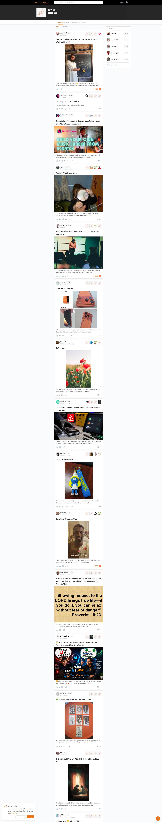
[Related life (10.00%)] (95, 167)
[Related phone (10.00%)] (91, 402)
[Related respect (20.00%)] (95, 573)
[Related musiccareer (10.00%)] (95, 96)
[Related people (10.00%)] (99, 226)
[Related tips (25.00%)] (99, 342)
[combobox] (78, 1)
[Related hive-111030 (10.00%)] (87, 513)
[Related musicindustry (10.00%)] (91, 96)
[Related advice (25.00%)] (87, 342)
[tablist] (78, 26)
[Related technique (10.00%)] (95, 283)
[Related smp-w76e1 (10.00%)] (91, 513)
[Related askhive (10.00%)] (95, 34)
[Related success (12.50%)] (95, 816)
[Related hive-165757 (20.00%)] (91, 753)
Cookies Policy (14, 813)
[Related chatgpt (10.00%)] (87, 402)
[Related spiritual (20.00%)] (91, 573)
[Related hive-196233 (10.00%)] (87, 283)
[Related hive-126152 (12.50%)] (87, 816)
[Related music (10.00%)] (87, 96)
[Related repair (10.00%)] (95, 402)
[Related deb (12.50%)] (99, 816)
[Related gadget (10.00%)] (91, 283)
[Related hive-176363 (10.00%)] (87, 115)
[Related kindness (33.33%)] (99, 694)
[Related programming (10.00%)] (87, 637)
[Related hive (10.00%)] (99, 34)
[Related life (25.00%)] (95, 342)
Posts (57, 27)
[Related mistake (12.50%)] (91, 816)
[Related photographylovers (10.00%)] (87, 454)
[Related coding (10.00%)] (99, 637)
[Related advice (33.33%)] (91, 694)
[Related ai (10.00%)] (99, 402)
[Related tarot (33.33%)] (95, 694)
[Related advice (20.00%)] (87, 573)
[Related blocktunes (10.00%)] (99, 96)
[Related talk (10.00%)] (99, 283)
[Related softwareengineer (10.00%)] (95, 637)
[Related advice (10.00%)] (87, 34)
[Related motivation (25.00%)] (91, 342)
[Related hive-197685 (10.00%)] (91, 226)
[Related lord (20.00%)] (99, 573)
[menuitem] (122, 2)
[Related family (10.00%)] (91, 167)
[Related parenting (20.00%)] (99, 753)
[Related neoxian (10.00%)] (95, 513)
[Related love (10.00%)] (99, 167)
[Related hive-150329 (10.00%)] (91, 34)
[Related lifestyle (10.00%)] (95, 454)
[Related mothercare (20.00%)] (95, 753)
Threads (64, 27)
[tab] (57, 26)
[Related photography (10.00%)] (91, 454)
